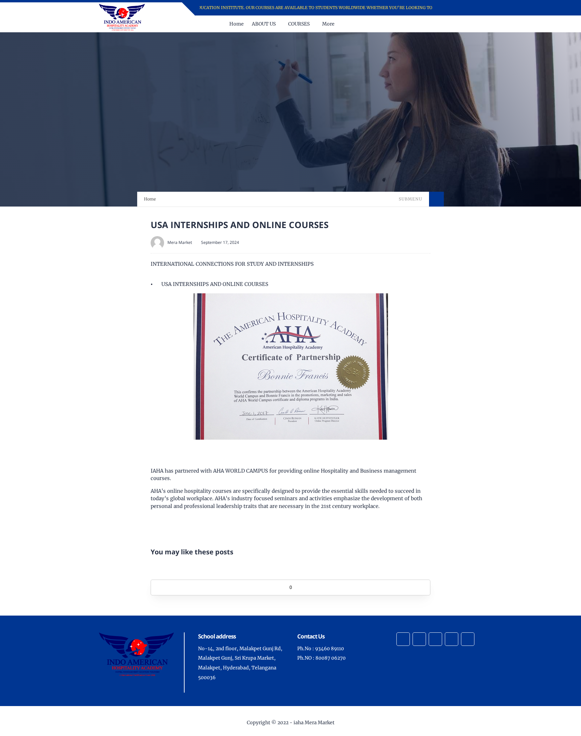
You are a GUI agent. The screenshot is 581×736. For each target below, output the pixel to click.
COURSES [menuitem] (299, 24)
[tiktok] (451, 639)
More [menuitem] (328, 24)
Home (150, 198)
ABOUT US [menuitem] (264, 24)
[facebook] (449, 8)
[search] (476, 24)
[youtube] (475, 8)
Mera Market (179, 242)
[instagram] (466, 8)
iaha (299, 723)
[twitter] (458, 8)
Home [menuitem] (236, 24)
